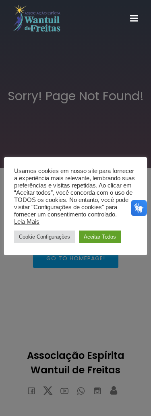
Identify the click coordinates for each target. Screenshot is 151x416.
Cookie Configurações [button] (44, 237)
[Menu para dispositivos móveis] (134, 18)
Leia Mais (26, 221)
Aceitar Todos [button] (100, 237)
